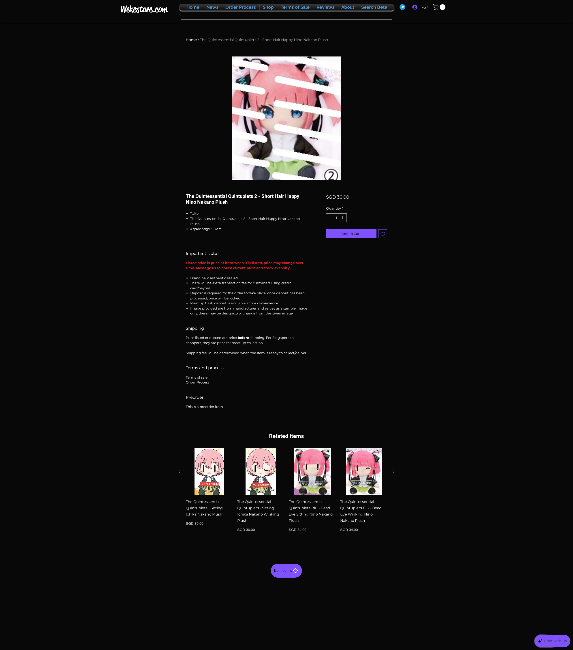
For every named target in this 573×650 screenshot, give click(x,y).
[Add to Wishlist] (382, 233)
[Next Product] (393, 471)
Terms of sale (196, 377)
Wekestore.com (143, 9)
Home (191, 40)
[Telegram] (402, 7)
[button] (440, 7)
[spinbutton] (336, 218)
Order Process (197, 382)
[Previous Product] (179, 471)
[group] (286, 496)
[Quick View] (209, 471)
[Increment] (343, 218)
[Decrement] (330, 218)
